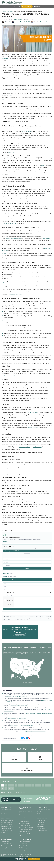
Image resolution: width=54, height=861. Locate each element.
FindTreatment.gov (28, 801)
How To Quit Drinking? (6, 809)
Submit (27, 568)
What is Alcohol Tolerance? (7, 820)
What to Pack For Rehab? (7, 852)
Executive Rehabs (41, 828)
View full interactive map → (27, 682)
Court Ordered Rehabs (42, 830)
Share (32, 19)
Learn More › (5, 541)
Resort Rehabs (40, 826)
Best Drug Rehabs (5, 841)
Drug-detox (9, 11)
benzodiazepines (47, 238)
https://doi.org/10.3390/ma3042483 (19, 705)
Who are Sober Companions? (26, 823)
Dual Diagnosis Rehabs (42, 818)
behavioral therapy (33, 427)
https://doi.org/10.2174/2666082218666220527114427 (22, 725)
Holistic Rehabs (40, 822)
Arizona (17, 792)
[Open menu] (50, 2)
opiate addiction (26, 131)
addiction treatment (10, 223)
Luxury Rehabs (40, 824)
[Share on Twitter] (22, 738)
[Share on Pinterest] (29, 738)
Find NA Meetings (23, 847)
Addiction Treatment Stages (25, 814)
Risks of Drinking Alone (6, 822)
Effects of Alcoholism (6, 818)
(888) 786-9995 (27, 6)
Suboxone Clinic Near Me (25, 852)
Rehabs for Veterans (41, 820)
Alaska (10, 792)
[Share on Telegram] (27, 738)
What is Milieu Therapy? (24, 831)
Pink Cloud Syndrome (24, 821)
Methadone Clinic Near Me (25, 854)
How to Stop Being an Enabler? (26, 827)
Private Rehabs (40, 811)
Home (4, 11)
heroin (43, 165)
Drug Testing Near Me (24, 850)
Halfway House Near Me (24, 825)
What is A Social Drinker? (6, 824)
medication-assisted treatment (13, 238)
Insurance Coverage (23, 856)
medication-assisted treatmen (11, 376)
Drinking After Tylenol (6, 828)
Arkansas (24, 792)
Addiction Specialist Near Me (25, 817)
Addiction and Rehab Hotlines (8, 845)
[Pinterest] (18, 799)
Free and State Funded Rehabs (44, 809)
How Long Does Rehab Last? (7, 847)
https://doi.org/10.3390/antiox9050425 (17, 718)
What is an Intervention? (24, 819)
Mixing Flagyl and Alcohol (7, 826)
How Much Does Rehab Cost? (8, 850)
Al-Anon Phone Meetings (24, 845)
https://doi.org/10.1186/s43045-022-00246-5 (16, 696)
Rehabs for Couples (41, 813)
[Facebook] (14, 799)
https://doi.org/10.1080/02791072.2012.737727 (35, 731)
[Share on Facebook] (24, 738)
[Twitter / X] (12, 799)
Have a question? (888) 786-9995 (13, 550)
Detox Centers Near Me (24, 841)
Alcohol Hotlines (5, 813)
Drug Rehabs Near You (6, 843)
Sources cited (26, 19)
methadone (34, 172)
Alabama (4, 792)
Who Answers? (38, 6)
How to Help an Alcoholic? (7, 811)
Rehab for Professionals (42, 816)
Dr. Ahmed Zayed (43, 21)
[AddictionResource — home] (12, 2)
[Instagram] (16, 799)
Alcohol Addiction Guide (6, 816)
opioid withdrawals (33, 412)
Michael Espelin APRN (25, 21)
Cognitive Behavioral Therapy (25, 829)
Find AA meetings (23, 843)
